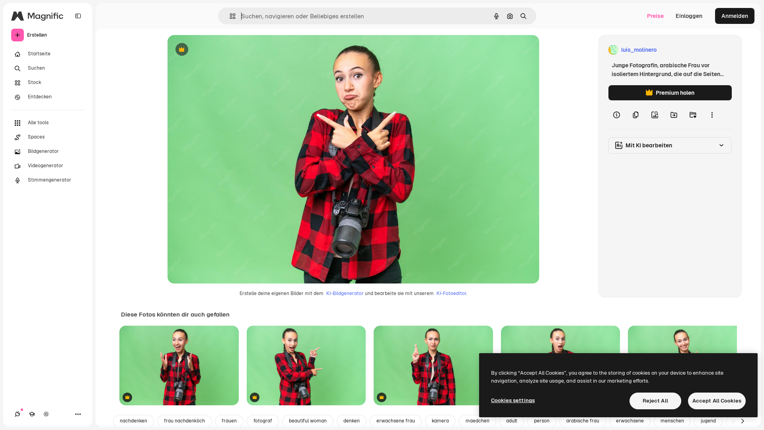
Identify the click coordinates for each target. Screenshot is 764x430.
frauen (229, 421)
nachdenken (133, 421)
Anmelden (734, 16)
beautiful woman (308, 421)
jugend (708, 421)
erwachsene (630, 421)
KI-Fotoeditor (451, 293)
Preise (655, 16)
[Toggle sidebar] (78, 16)
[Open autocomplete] (229, 16)
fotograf (262, 421)
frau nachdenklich (184, 421)
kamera (440, 421)
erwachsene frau (395, 421)
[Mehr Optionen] (712, 115)
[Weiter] (742, 421)
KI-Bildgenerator (345, 293)
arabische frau (582, 421)
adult (511, 421)
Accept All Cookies (716, 400)
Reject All (655, 400)
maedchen (477, 421)
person (542, 421)
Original (218, 50)
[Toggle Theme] (46, 414)
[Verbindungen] (17, 414)
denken (351, 421)
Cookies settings (513, 400)
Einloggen (689, 16)
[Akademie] (31, 414)
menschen (672, 421)
